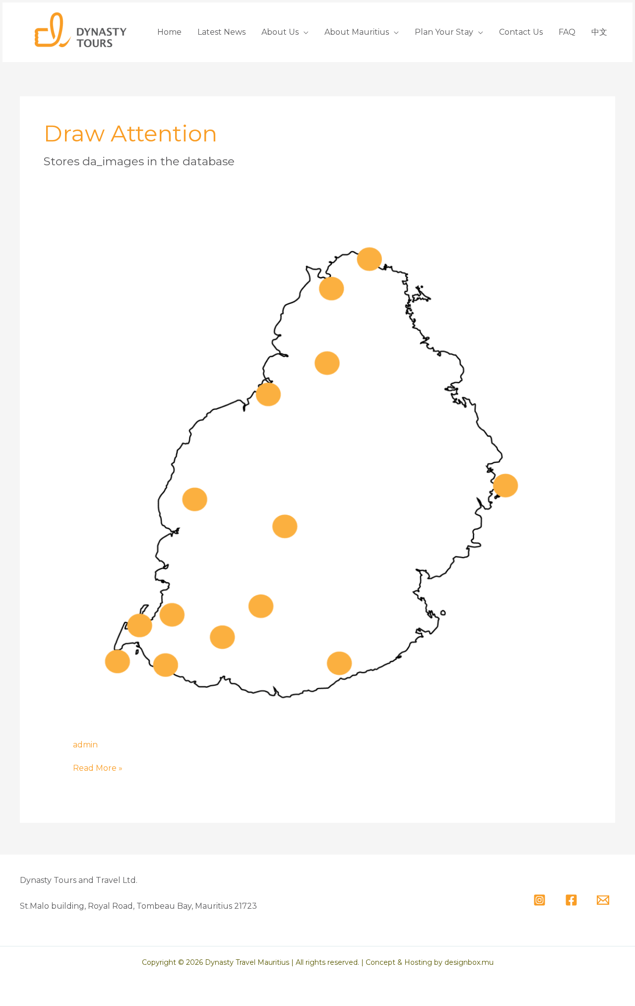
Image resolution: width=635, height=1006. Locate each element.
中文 (599, 32)
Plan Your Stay (444, 32)
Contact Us (521, 32)
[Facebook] (571, 900)
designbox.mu (469, 962)
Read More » (98, 768)
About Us (280, 32)
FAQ (567, 32)
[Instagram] (539, 900)
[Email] (603, 900)
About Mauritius (356, 32)
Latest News (221, 32)
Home (169, 32)
